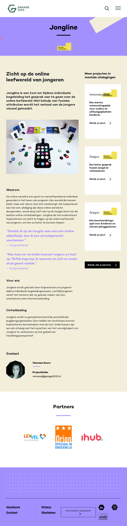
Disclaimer (49, 512)
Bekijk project (98, 123)
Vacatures (13, 507)
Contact (12, 512)
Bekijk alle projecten (100, 264)
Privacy (46, 507)
